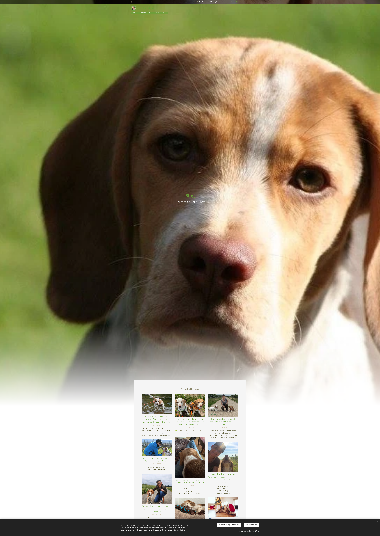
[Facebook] (131, 2)
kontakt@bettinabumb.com (241, 2)
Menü (247, 10)
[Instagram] (134, 2)
